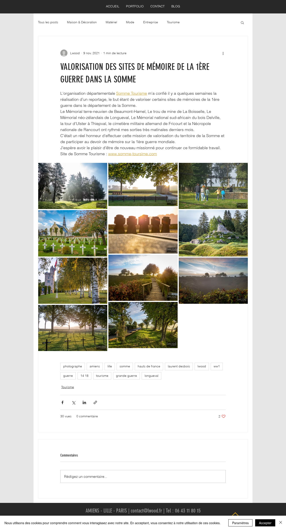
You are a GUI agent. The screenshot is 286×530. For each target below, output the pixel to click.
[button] (242, 22)
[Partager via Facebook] (62, 402)
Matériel (111, 22)
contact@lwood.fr (146, 511)
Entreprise (150, 22)
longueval (151, 376)
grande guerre (126, 376)
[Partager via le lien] (95, 402)
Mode (130, 22)
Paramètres (240, 523)
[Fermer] (280, 522)
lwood (202, 366)
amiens (95, 366)
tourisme (102, 376)
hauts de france (149, 366)
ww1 (217, 366)
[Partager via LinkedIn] (84, 402)
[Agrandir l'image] (72, 186)
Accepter (265, 523)
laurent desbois (179, 366)
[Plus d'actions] (223, 53)
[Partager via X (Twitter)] (73, 402)
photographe (72, 366)
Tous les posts (48, 22)
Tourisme (173, 22)
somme (125, 366)
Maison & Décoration (82, 22)
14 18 (84, 376)
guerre (68, 376)
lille (109, 366)
